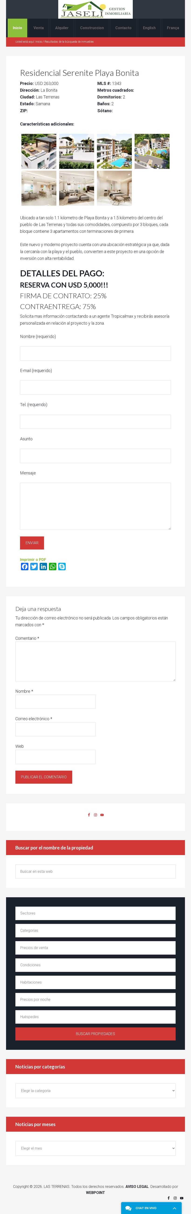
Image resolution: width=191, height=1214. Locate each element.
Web (19, 746)
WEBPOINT (95, 1192)
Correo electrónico (33, 718)
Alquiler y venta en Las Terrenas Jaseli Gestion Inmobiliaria (95, 9)
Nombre (24, 691)
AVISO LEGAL (137, 1186)
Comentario (27, 638)
